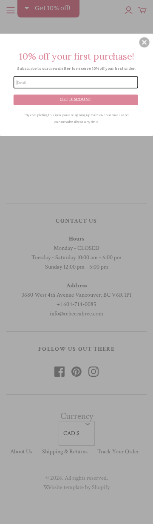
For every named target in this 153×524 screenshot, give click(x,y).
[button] (144, 42)
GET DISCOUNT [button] (75, 99)
